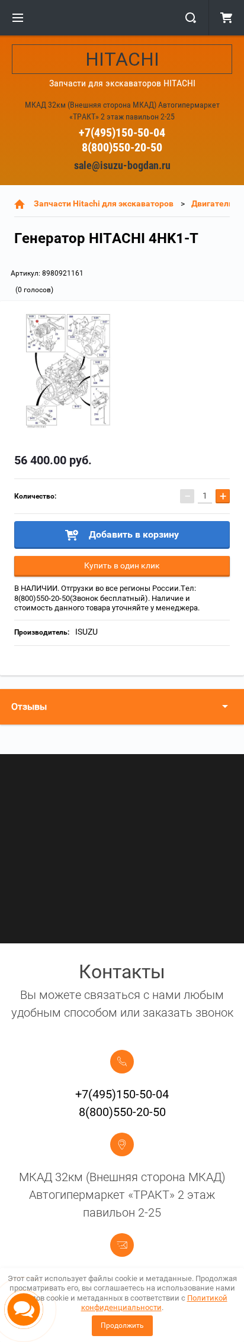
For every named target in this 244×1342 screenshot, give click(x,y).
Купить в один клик (122, 565)
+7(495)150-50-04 (122, 132)
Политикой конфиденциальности (154, 1303)
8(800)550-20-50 (122, 147)
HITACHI (122, 59)
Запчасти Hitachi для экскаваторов (104, 203)
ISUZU (86, 631)
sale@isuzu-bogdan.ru (122, 165)
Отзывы (29, 706)
